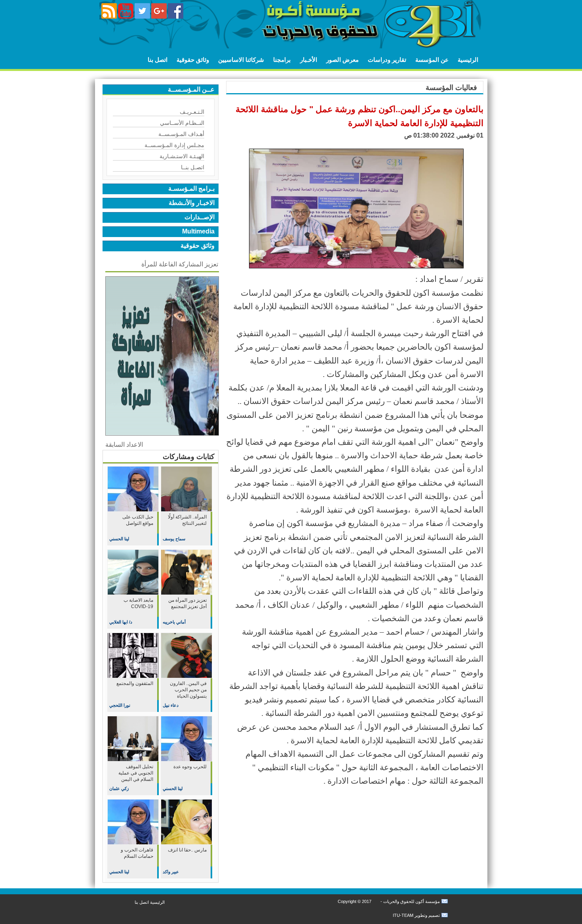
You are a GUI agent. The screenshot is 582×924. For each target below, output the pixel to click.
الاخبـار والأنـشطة (192, 202)
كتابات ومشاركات (189, 457)
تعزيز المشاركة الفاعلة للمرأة (179, 264)
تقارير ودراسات (387, 59)
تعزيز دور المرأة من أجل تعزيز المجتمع (187, 603)
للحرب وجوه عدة (190, 766)
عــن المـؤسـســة (191, 89)
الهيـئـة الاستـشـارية (182, 156)
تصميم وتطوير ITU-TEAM (416, 915)
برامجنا (282, 59)
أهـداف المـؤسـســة (181, 134)
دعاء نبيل (171, 705)
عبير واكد (171, 871)
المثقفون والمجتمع (134, 683)
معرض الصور (342, 59)
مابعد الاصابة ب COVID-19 (138, 603)
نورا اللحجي (119, 705)
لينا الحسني (119, 538)
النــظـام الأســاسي (182, 123)
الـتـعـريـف (192, 112)
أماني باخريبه (174, 622)
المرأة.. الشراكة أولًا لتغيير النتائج (187, 520)
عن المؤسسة (432, 59)
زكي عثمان (119, 788)
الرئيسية (468, 59)
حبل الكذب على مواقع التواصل (137, 520)
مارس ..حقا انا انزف (187, 850)
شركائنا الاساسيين (241, 59)
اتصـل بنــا (192, 167)
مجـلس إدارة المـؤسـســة (174, 145)
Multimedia (198, 231)
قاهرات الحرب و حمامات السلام (137, 853)
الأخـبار (308, 59)
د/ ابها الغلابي (120, 622)
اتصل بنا (157, 59)
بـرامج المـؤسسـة (191, 188)
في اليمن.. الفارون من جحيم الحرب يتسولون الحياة (188, 690)
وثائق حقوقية (193, 59)
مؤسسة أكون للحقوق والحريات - (409, 901)
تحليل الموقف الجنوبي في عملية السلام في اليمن (135, 773)
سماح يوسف (174, 538)
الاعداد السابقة (124, 444)
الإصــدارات (199, 217)
